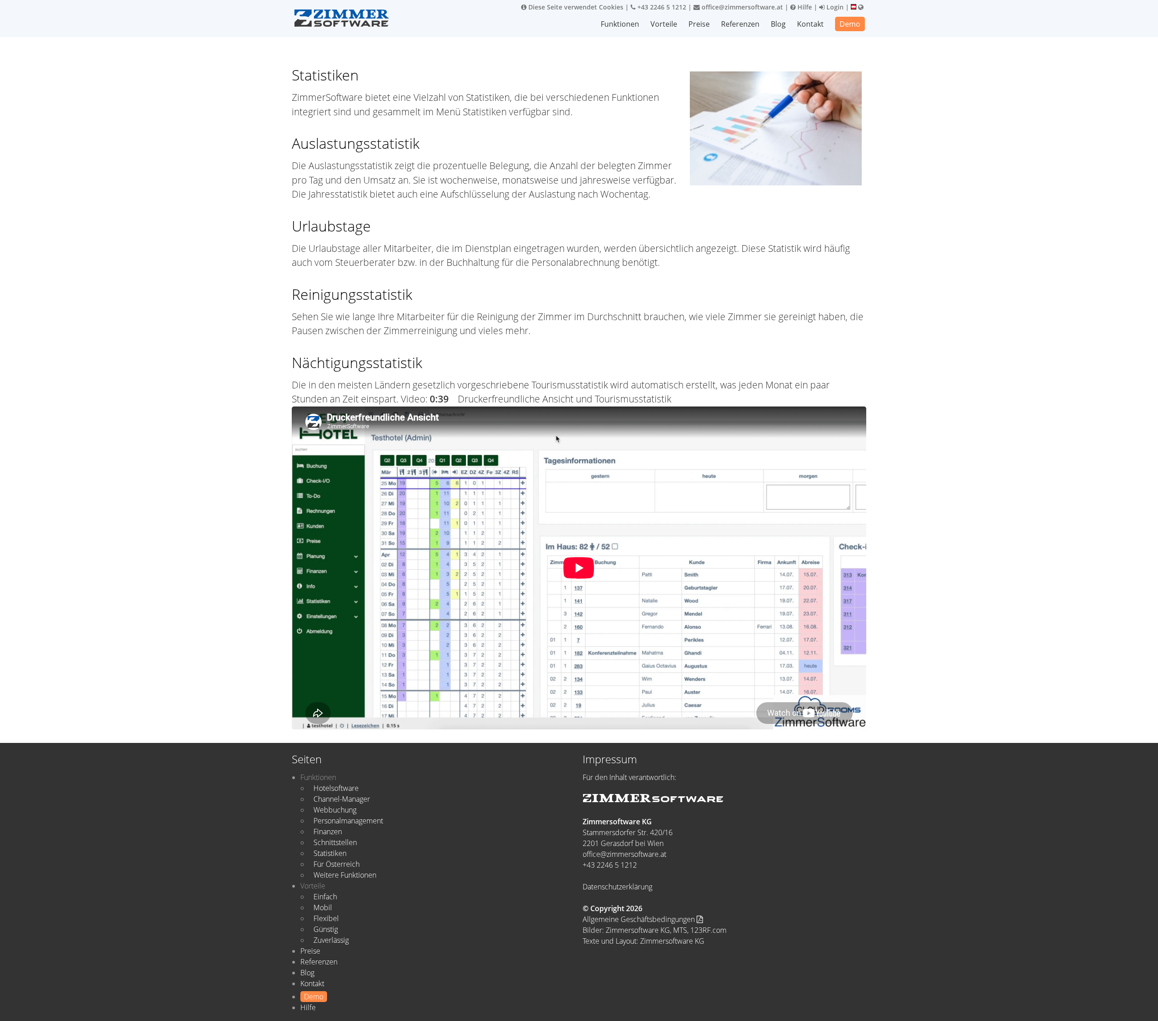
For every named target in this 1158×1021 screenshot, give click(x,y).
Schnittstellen (335, 842)
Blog (778, 24)
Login (834, 7)
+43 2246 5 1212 (661, 7)
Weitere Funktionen (344, 875)
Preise (699, 24)
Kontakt (810, 24)
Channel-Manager (341, 799)
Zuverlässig (331, 940)
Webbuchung (334, 810)
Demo (850, 24)
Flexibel (326, 918)
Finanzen (327, 832)
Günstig (325, 929)
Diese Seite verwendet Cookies (575, 7)
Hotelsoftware (336, 788)
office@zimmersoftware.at (741, 7)
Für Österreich (336, 864)
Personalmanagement (348, 821)
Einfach (325, 897)
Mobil (322, 907)
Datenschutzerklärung (617, 887)
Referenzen (740, 24)
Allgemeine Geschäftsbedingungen (640, 919)
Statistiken (329, 853)
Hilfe (804, 7)
